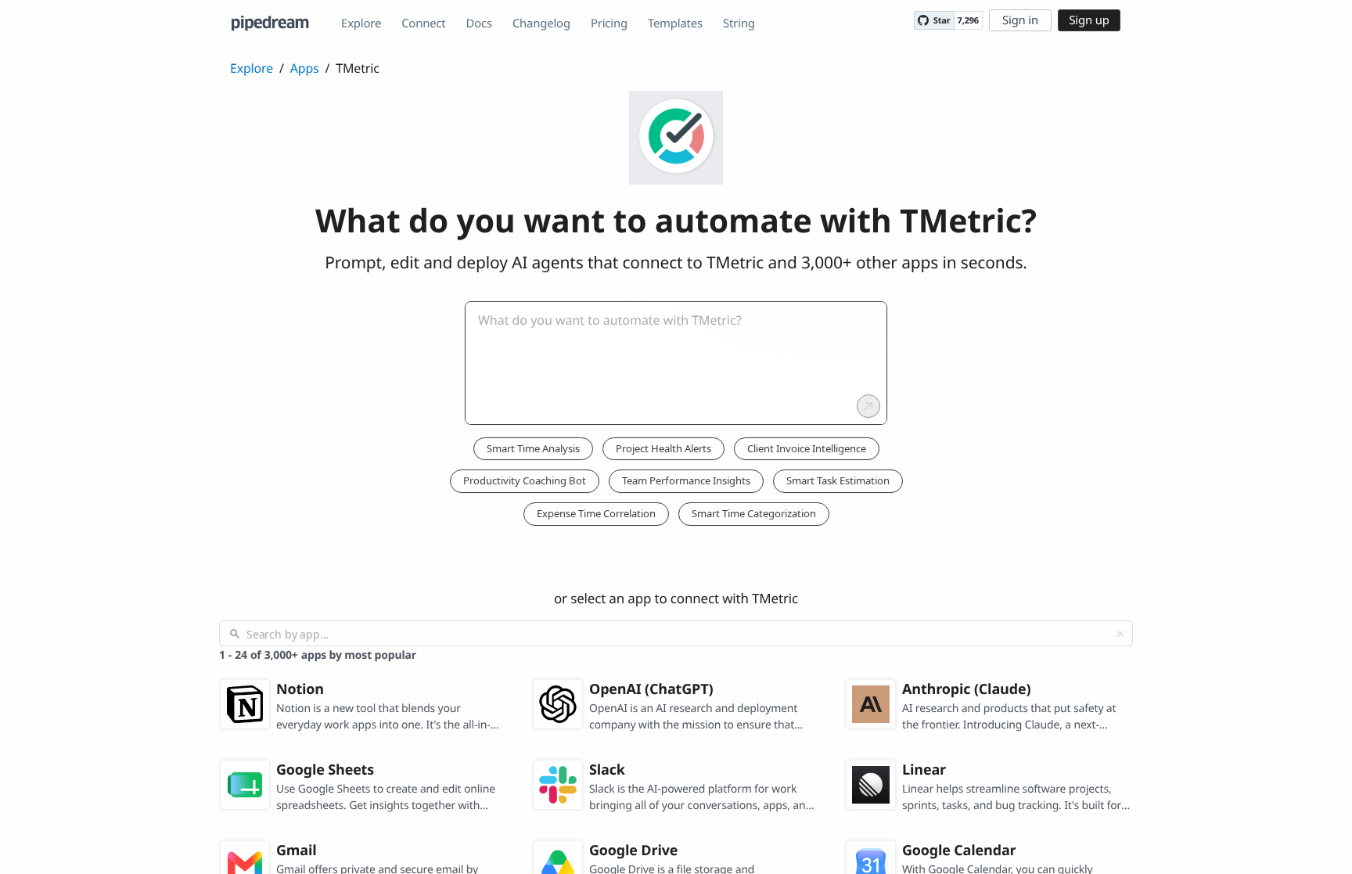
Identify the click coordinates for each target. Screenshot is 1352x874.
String (739, 23)
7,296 (968, 21)
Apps (304, 68)
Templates (675, 23)
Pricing (609, 23)
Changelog (541, 23)
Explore (361, 23)
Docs (479, 23)
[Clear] (1120, 633)
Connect (423, 23)
